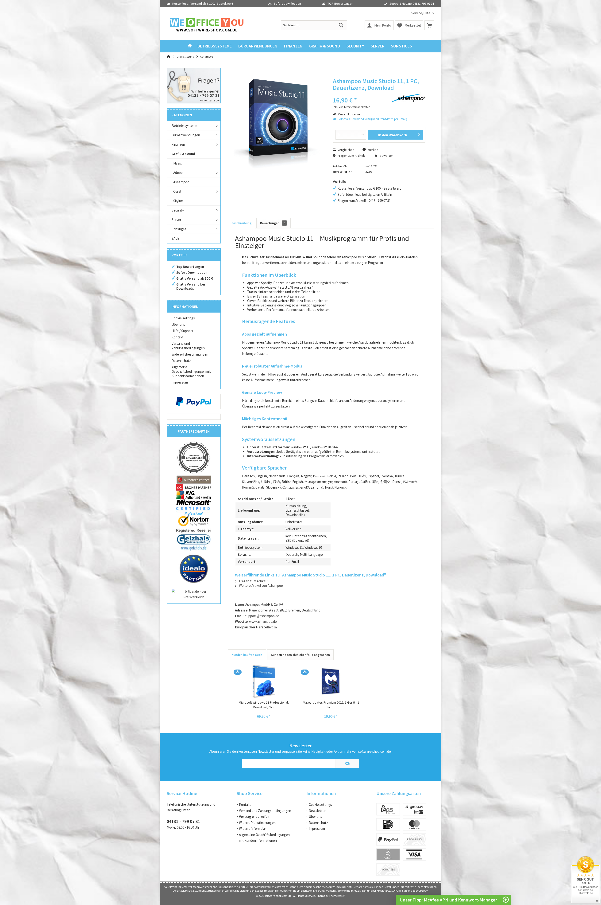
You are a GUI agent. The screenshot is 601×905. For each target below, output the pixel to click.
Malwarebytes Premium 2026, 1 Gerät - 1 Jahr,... (331, 704)
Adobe (178, 172)
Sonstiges (179, 229)
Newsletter (317, 810)
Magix (177, 163)
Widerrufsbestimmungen (190, 354)
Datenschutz (181, 360)
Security (178, 210)
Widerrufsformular (252, 828)
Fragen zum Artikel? (351, 155)
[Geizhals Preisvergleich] (193, 542)
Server (176, 219)
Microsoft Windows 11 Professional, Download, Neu (264, 704)
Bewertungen (272, 223)
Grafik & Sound (183, 154)
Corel (177, 191)
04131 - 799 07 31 (183, 821)
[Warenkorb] (429, 25)
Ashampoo (181, 182)
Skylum (178, 201)
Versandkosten (227, 887)
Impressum (180, 382)
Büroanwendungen (186, 135)
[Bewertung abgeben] (358, 94)
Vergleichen (345, 150)
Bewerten (386, 155)
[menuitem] (421, 13)
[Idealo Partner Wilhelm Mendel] (193, 568)
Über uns (178, 324)
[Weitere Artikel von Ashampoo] (408, 98)
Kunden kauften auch (246, 655)
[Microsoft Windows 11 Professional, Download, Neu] (264, 681)
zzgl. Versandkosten (358, 107)
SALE (175, 238)
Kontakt (178, 337)
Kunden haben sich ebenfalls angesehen (300, 655)
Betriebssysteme (184, 125)
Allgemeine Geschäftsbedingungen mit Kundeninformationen (191, 371)
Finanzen (178, 144)
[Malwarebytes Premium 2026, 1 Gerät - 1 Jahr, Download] (331, 681)
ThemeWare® (337, 895)
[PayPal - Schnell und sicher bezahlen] (194, 401)
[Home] (190, 46)
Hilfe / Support (182, 331)
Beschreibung (241, 223)
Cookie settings (183, 318)
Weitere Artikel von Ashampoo (260, 585)
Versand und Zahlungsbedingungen (188, 345)
